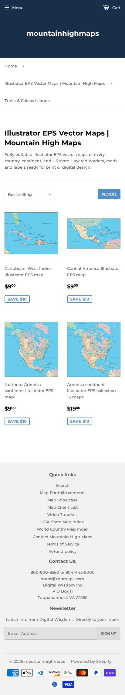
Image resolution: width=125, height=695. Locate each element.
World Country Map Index (62, 529)
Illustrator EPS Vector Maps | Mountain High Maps (55, 83)
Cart (115, 7)
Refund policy (62, 551)
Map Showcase (62, 499)
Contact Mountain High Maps (62, 536)
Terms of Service (62, 544)
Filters (109, 194)
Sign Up (109, 633)
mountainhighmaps (62, 33)
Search (62, 485)
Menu (18, 7)
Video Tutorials (62, 514)
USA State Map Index (62, 521)
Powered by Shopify (91, 661)
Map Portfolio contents (63, 492)
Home (11, 66)
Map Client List (62, 507)
